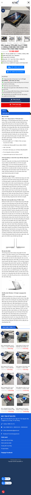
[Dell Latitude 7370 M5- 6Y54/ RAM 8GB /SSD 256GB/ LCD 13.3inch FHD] (23, 337)
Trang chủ (3, 43)
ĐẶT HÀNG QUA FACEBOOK (16, 71)
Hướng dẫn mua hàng (6, 445)
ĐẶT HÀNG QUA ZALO (17, 67)
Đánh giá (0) (6, 113)
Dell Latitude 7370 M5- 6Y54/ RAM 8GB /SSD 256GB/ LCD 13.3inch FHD (22, 347)
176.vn (19, 459)
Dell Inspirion (22, 43)
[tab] (4, 110)
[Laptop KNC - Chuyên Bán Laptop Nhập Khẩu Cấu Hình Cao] (15, 2)
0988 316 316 (11, 424)
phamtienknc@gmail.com (13, 430)
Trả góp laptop (4, 448)
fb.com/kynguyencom (13, 433)
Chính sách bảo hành (6, 443)
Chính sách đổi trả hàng (7, 440)
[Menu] (2, 2)
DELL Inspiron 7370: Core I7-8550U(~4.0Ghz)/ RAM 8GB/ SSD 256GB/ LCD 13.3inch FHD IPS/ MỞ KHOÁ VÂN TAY (23, 410)
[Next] (27, 21)
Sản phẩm (9, 43)
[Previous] (3, 21)
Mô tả (4, 110)
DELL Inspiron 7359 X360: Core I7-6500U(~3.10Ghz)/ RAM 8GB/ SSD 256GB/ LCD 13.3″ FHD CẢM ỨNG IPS (23, 368)
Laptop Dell (15, 43)
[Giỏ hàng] (28, 2)
